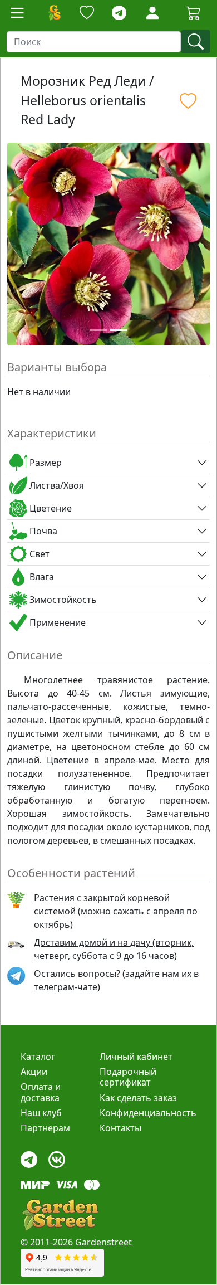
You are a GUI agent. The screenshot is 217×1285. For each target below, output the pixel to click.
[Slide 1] (98, 330)
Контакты (120, 1128)
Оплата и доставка (41, 1091)
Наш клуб (41, 1113)
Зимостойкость (62, 599)
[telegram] (119, 13)
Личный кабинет (136, 1056)
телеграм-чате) (67, 987)
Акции (34, 1071)
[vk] (56, 1157)
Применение (56, 622)
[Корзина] (193, 13)
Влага (40, 577)
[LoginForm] (152, 12)
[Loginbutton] (152, 13)
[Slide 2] (118, 330)
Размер (44, 462)
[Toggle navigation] (17, 12)
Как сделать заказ (138, 1098)
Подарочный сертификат (128, 1076)
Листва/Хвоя (55, 485)
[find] (195, 41)
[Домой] (54, 13)
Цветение (49, 508)
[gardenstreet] (59, 1215)
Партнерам (45, 1128)
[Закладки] (86, 13)
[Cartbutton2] (193, 12)
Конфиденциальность (148, 1113)
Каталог (38, 1056)
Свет (38, 554)
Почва (42, 531)
